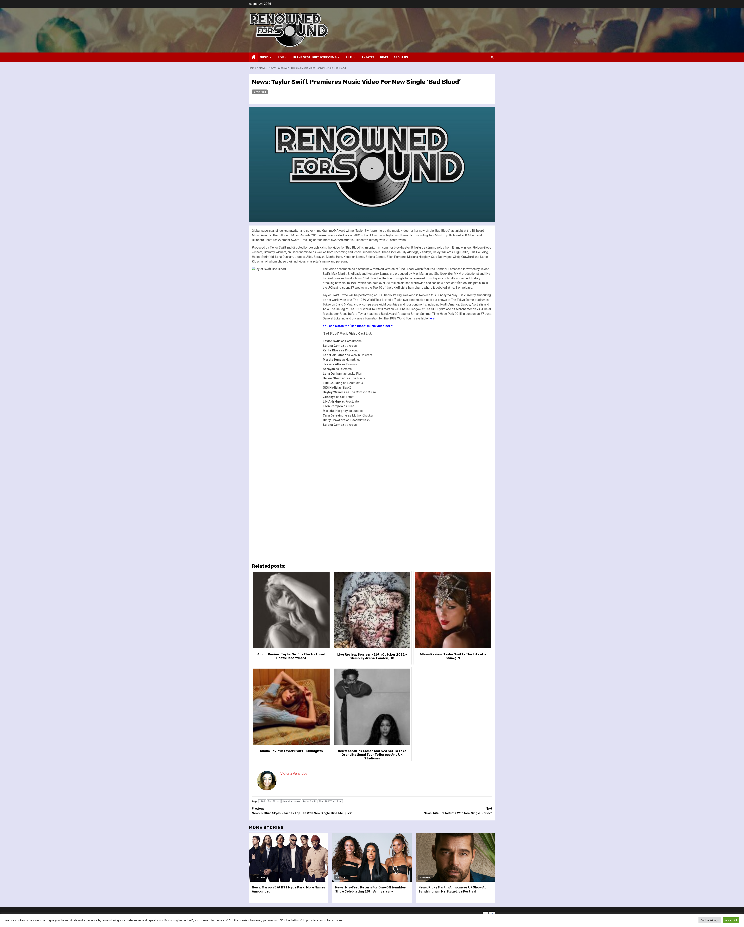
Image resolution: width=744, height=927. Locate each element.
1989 (262, 801)
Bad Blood (274, 801)
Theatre (368, 57)
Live (281, 57)
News (384, 57)
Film (349, 57)
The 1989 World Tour (330, 801)
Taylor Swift (309, 801)
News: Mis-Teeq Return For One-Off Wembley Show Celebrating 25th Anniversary (370, 889)
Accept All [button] (731, 920)
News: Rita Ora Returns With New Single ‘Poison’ (458, 811)
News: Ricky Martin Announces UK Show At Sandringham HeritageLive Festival (452, 889)
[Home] (253, 57)
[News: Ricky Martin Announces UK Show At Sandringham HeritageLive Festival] (455, 857)
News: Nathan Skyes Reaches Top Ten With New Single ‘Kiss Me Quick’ (302, 811)
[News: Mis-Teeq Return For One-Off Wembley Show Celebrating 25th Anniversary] (372, 857)
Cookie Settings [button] (710, 920)
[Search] (492, 57)
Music (264, 57)
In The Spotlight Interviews (315, 57)
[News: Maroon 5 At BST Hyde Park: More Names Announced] (288, 857)
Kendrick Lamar (291, 801)
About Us (401, 57)
